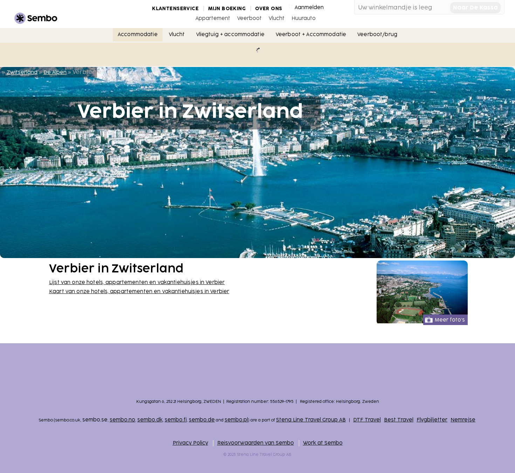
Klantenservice (175, 8)
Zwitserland (22, 72)
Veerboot (249, 18)
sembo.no (122, 420)
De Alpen (55, 72)
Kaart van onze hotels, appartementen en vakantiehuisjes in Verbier (139, 291)
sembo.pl (236, 420)
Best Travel (398, 420)
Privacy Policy (190, 443)
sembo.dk (150, 420)
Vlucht (276, 18)
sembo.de (202, 420)
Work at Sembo (323, 443)
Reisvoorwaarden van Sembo (255, 443)
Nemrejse (463, 420)
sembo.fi (176, 420)
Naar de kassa (475, 8)
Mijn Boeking (227, 8)
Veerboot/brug (377, 34)
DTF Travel (367, 420)
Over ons (268, 8)
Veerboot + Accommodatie (311, 34)
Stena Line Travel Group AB (311, 420)
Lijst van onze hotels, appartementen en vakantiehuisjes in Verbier (137, 282)
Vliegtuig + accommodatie (230, 34)
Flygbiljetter (432, 420)
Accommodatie (138, 34)
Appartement (212, 18)
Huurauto (303, 18)
